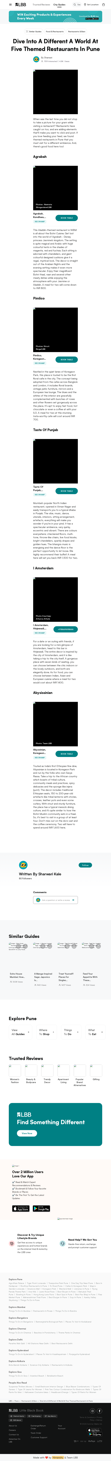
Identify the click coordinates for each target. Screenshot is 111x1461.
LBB (10, 1401)
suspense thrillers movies (20, 1386)
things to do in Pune (30, 1300)
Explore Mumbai (17, 1307)
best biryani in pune (67, 1291)
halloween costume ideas (36, 1392)
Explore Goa (15, 1372)
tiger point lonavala (36, 1283)
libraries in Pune (81, 1289)
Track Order (36, 1433)
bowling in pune (23, 1294)
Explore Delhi (16, 1339)
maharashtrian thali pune (34, 1297)
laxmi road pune (47, 1291)
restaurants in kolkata (62, 1365)
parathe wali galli (17, 1343)
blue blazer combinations (78, 1386)
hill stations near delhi (38, 1343)
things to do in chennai (20, 1332)
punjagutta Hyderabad (79, 1354)
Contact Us (14, 1434)
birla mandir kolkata (18, 1365)
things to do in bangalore (21, 1322)
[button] (91, 4)
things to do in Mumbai (19, 1311)
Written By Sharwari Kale (40, 874)
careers (12, 1430)
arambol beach (37, 1376)
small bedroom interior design (49, 1386)
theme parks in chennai (69, 1332)
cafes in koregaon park (76, 1286)
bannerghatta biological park (49, 1322)
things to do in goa (18, 1376)
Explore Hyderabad (19, 1350)
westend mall (65, 1289)
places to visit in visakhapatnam (51, 1354)
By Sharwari (46, 57)
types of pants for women (83, 1392)
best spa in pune (64, 1294)
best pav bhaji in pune (85, 1294)
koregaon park (49, 1289)
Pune (17, 1401)
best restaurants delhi (62, 1343)
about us (13, 1425)
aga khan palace (16, 1283)
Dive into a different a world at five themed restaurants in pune (66, 1401)
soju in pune (75, 1297)
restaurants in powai (42, 1311)
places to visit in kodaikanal (78, 1322)
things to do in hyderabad (21, 1354)
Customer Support (39, 1437)
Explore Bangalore (18, 1318)
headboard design (59, 1392)
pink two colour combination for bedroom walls (67, 1389)
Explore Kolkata (17, 1361)
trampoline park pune (58, 1283)
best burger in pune (58, 1297)
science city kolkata (39, 1365)
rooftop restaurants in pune (34, 1286)
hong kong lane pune (44, 1294)
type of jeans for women (30, 1389)
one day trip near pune (82, 1283)
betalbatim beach (55, 1376)
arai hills (32, 1291)
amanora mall (33, 1289)
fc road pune (56, 1286)
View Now (27, 1133)
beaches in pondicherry (45, 1332)
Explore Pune (15, 1279)
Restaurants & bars (29, 1401)
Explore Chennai (17, 1328)
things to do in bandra (66, 1311)
